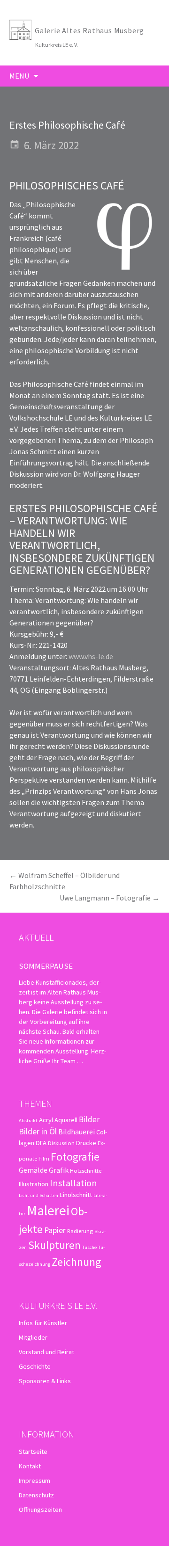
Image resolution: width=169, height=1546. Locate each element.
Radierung (80, 1230)
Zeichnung (76, 1262)
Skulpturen (54, 1245)
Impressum (34, 1480)
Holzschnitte (85, 1170)
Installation (73, 1183)
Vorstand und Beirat (46, 1352)
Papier (55, 1230)
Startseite (33, 1451)
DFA (41, 1143)
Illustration (33, 1184)
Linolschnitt (76, 1194)
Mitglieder (33, 1337)
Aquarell (65, 1120)
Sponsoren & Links (45, 1381)
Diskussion (61, 1143)
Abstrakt (28, 1121)
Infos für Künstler (43, 1323)
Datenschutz (36, 1495)
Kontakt (30, 1466)
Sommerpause (46, 966)
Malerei (48, 1210)
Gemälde (33, 1170)
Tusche (89, 1247)
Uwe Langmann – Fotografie (110, 897)
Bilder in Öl (38, 1131)
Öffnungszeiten (40, 1509)
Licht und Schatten (38, 1195)
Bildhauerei (76, 1131)
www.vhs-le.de (91, 656)
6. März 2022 (51, 145)
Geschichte (35, 1366)
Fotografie (75, 1156)
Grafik (59, 1170)
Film (43, 1158)
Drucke (86, 1143)
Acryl (46, 1120)
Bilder (89, 1119)
